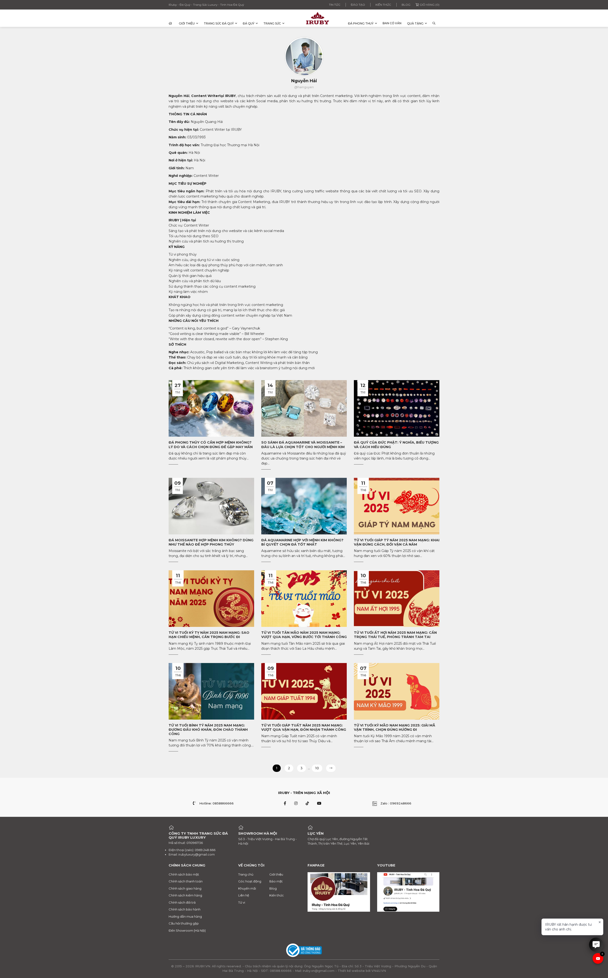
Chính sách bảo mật (184, 874)
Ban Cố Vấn (392, 23)
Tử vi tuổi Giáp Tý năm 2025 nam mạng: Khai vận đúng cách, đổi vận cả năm (396, 542)
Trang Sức (272, 23)
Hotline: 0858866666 (216, 803)
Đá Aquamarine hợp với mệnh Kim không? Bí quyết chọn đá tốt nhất (302, 542)
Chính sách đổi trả (182, 902)
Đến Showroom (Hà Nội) (187, 930)
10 (317, 768)
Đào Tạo (358, 4)
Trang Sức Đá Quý (219, 23)
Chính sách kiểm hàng (185, 895)
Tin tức (334, 4)
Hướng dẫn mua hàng (185, 916)
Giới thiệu (187, 23)
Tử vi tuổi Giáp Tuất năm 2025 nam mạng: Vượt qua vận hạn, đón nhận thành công (303, 727)
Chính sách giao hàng (185, 888)
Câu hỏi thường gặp (184, 923)
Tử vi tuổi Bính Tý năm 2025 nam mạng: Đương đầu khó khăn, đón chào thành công (208, 729)
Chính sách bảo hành (184, 909)
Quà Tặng (415, 23)
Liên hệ (243, 895)
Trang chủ (245, 874)
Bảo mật (276, 881)
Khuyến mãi (247, 888)
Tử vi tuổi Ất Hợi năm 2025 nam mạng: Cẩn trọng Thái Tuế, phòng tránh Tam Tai (395, 634)
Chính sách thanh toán (186, 881)
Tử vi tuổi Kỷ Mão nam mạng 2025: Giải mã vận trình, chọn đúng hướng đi (394, 727)
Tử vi (241, 902)
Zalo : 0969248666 (395, 803)
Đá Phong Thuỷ (361, 23)
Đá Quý (248, 23)
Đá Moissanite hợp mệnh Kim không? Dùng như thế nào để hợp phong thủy (211, 542)
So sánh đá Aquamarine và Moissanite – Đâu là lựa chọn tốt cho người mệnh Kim (303, 444)
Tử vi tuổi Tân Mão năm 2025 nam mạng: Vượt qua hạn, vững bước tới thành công (304, 634)
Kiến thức (383, 4)
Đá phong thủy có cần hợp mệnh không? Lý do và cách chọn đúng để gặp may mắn (211, 444)
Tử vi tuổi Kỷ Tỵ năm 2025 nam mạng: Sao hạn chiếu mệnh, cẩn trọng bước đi (209, 634)
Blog (406, 4)
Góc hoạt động (249, 881)
